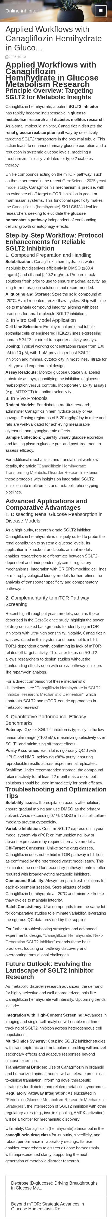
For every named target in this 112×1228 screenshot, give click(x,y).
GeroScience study (52, 620)
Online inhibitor (21, 11)
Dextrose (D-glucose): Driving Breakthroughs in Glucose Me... (54, 1185)
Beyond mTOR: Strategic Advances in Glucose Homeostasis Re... (47, 1206)
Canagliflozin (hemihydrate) (36, 206)
